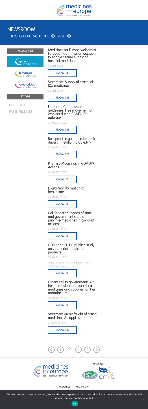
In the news (18, 105)
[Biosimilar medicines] (25, 73)
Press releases (20, 111)
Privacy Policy (82, 387)
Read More (62, 73)
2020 (63, 36)
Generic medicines (36, 36)
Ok (75, 403)
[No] (143, 399)
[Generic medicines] (25, 61)
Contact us (64, 387)
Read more (62, 273)
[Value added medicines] (25, 84)
